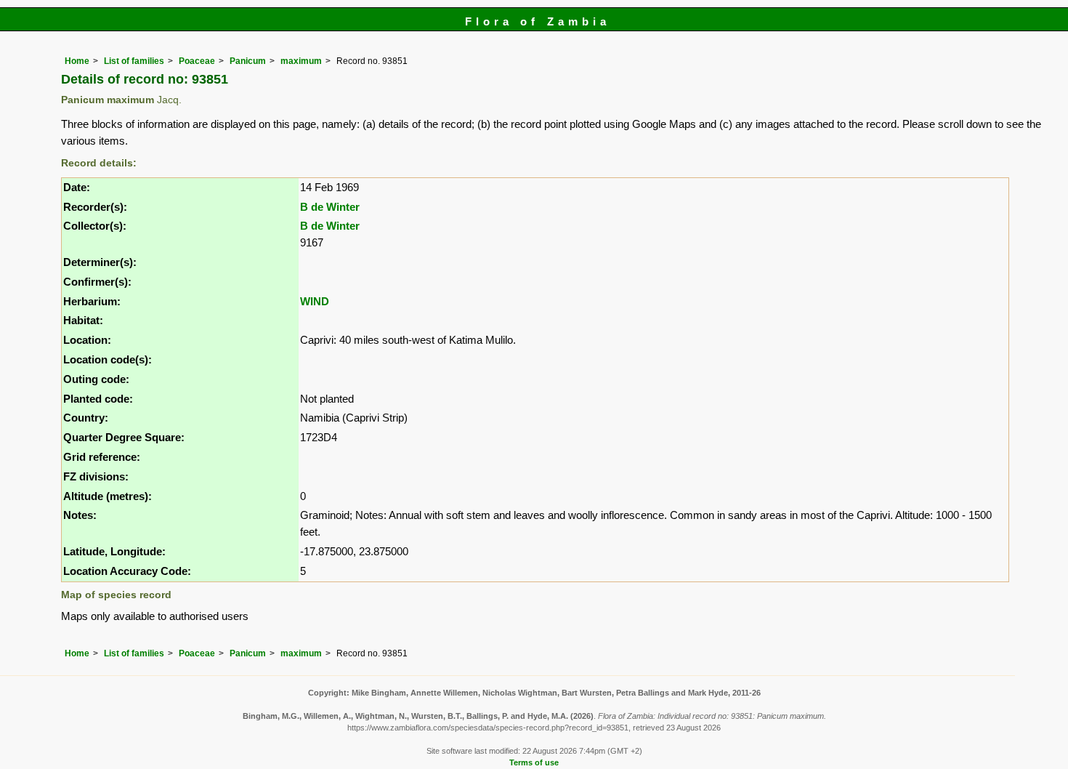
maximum (301, 61)
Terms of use (534, 762)
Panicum (248, 61)
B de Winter (330, 207)
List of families (134, 61)
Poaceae (197, 61)
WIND (314, 301)
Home (77, 61)
